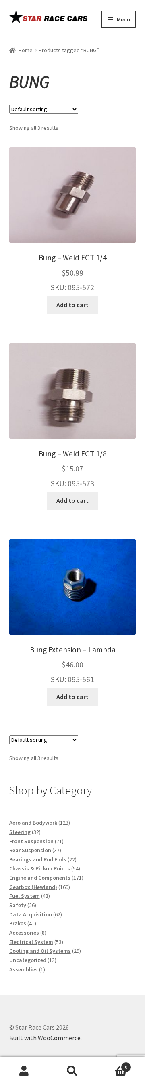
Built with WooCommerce (45, 1038)
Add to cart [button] (72, 305)
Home (26, 50)
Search (72, 1071)
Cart (112, 1064)
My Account (24, 1071)
